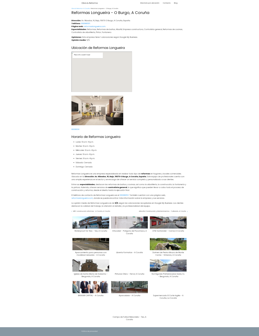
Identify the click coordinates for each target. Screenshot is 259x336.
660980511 (85, 23)
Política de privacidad (90, 331)
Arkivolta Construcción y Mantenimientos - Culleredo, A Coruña (162, 211)
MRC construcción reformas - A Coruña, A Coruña (91, 211)
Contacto (167, 3)
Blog (175, 3)
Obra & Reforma (90, 3)
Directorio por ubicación (149, 3)
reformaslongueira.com (94, 26)
